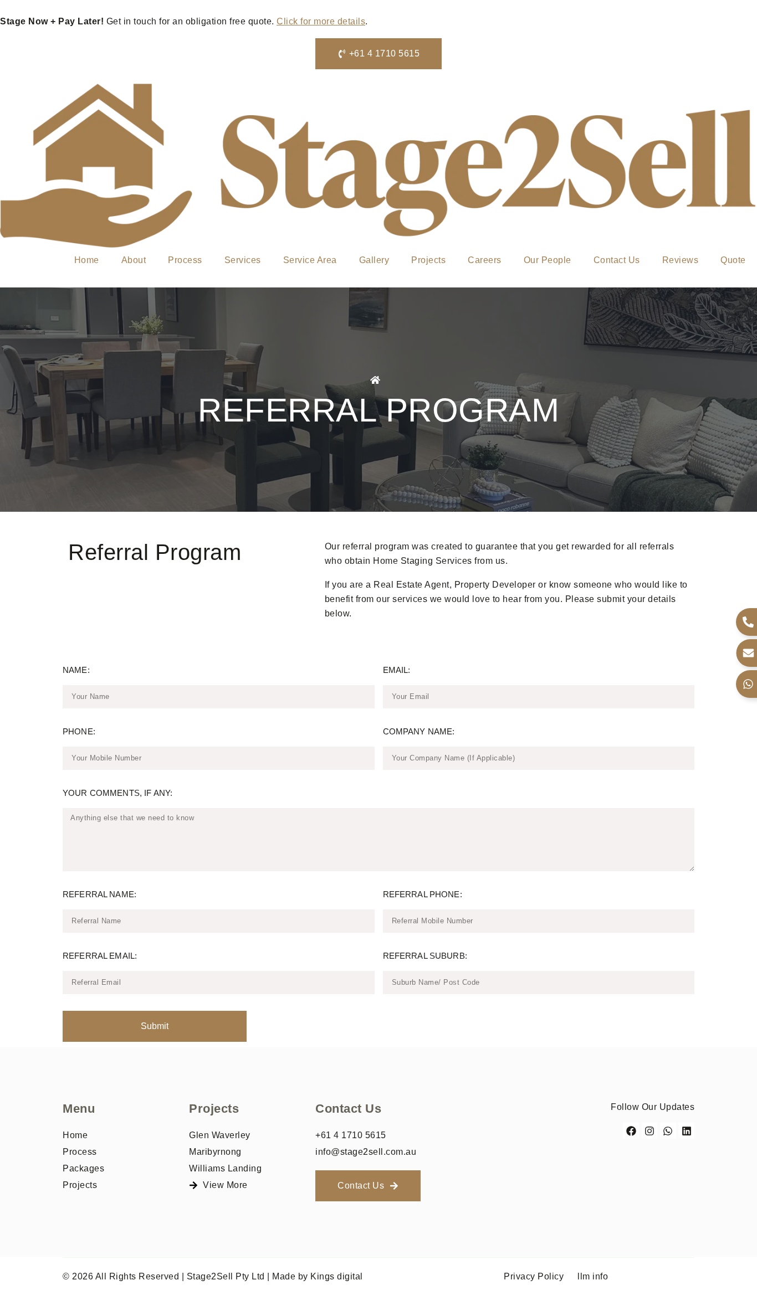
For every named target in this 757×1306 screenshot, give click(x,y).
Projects (428, 260)
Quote (733, 260)
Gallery (374, 260)
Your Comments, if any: (117, 793)
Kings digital (336, 1276)
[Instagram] (650, 1131)
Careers (485, 260)
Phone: (79, 731)
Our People (547, 260)
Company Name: (419, 731)
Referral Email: (100, 955)
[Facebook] (631, 1131)
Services (242, 260)
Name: (76, 670)
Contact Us (617, 260)
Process (185, 260)
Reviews (680, 260)
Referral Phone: (422, 894)
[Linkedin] (686, 1131)
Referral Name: (99, 894)
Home (86, 260)
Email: (397, 670)
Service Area (310, 260)
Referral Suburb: (425, 955)
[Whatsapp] (668, 1131)
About (133, 260)
